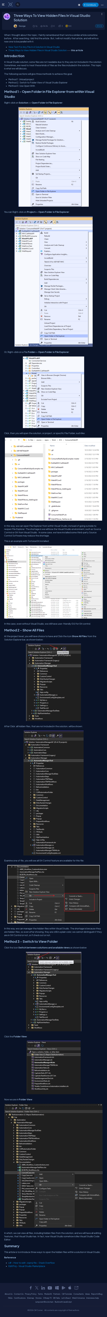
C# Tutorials (67, 1294)
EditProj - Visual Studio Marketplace (26, 1266)
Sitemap (30, 1298)
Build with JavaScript (63, 1302)
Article (99, 26)
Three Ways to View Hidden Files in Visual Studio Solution (37, 50)
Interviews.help (92, 1298)
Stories (39, 1298)
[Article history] (34, 26)
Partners (56, 1294)
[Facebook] (30, 1288)
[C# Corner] (10, 4)
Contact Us (19, 1294)
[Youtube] (50, 1288)
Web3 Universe (78, 1298)
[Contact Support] (76, 1288)
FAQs (10, 1298)
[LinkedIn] (43, 1288)
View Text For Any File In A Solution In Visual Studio (34, 47)
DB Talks (56, 1298)
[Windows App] (57, 1288)
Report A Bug (96, 1294)
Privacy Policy (31, 1294)
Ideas (87, 1294)
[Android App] (63, 1288)
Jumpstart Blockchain (44, 1302)
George (22, 26)
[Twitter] (36, 1288)
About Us (9, 1294)
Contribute (91, 5)
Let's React (66, 1298)
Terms (40, 1294)
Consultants (78, 1294)
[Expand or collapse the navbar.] (4, 4)
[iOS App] (70, 1288)
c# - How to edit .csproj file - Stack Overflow (31, 1262)
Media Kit (48, 1294)
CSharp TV (47, 1298)
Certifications (20, 1298)
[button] (102, 5)
